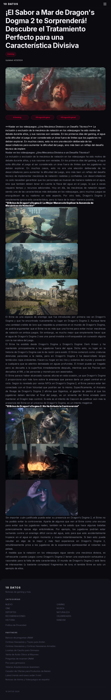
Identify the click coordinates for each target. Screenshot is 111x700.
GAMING (61, 604)
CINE (7, 608)
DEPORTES (10, 612)
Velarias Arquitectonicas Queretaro (22, 667)
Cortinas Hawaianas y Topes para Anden (25, 642)
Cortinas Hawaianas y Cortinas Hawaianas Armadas (30, 646)
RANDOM (61, 620)
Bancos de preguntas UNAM (19, 637)
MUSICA (60, 608)
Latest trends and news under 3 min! (23, 675)
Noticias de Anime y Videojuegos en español (27, 679)
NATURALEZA (63, 612)
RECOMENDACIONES (15, 616)
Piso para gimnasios (15, 663)
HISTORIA (10, 620)
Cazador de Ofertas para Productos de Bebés (28, 671)
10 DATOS (10, 3)
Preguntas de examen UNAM (19, 658)
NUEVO (9, 604)
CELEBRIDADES (64, 616)
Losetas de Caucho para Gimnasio (22, 650)
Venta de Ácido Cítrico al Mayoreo (22, 654)
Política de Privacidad (15, 625)
